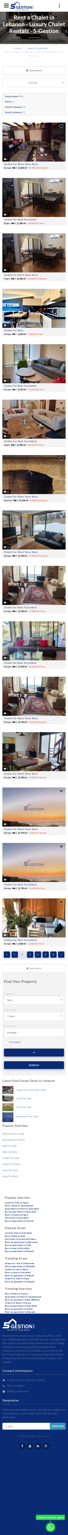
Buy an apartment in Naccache (21, 1211)
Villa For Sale (9, 1145)
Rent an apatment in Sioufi (19, 1309)
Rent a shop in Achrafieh (18, 1272)
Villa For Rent (9, 1151)
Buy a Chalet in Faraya (16, 1293)
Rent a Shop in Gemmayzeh (19, 1205)
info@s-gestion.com (18, 1391)
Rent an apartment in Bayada (20, 1312)
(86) (14, 96)
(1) (10, 101)
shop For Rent (10, 1176)
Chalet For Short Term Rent (21, 164)
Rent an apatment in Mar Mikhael (22, 1299)
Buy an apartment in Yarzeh (19, 1221)
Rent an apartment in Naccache (21, 1242)
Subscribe (57, 1426)
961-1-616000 (15, 1385)
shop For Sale (10, 1170)
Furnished (14, 1041)
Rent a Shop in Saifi (15, 1236)
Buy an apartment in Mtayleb (20, 1266)
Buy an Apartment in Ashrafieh (21, 1306)
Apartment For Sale (13, 1133)
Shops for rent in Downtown (19, 1263)
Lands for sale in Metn (16, 1269)
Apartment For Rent (13, 1139)
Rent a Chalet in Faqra (16, 1215)
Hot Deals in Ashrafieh (17, 1218)
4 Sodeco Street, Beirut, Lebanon (25, 1379)
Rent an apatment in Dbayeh (19, 1281)
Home (18, 48)
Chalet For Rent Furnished (20, 219)
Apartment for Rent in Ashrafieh (22, 1208)
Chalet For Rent (13, 330)
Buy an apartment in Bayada (19, 1251)
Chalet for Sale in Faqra (17, 1278)
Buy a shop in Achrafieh (17, 1248)
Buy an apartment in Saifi (18, 1245)
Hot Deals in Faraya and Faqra (20, 1239)
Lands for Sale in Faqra (16, 1202)
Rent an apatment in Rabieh (19, 1275)
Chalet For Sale (11, 1157)
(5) (15, 106)
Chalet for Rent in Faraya (18, 1303)
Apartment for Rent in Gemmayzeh (23, 1297)
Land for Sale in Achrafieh (18, 1233)
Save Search (35, 70)
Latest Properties (38, 48)
